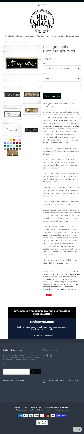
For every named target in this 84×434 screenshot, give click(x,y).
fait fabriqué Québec (51, 282)
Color (45, 74)
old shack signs (65, 284)
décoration (47, 279)
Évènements (57, 36)
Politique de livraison (44, 410)
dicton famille (54, 277)
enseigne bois (67, 279)
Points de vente (43, 36)
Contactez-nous (72, 36)
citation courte (61, 274)
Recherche (16, 408)
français (63, 282)
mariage (46, 284)
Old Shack (47, 54)
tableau (63, 289)
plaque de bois (48, 289)
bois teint (74, 272)
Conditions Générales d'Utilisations (57, 408)
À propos (30, 36)
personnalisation (57, 287)
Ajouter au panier (52, 96)
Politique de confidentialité (25, 410)
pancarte (75, 284)
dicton (45, 277)
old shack (54, 284)
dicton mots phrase (68, 277)
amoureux (65, 272)
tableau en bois (73, 289)
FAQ (25, 408)
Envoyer (35, 372)
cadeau (46, 274)
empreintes (56, 279)
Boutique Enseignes (13, 36)
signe (57, 289)
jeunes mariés (72, 282)
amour (57, 272)
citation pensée (74, 274)
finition (46, 64)
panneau (46, 287)
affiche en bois (48, 272)
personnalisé (69, 287)
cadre (52, 274)
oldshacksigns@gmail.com (14, 380)
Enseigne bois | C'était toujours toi (17, 42)
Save (49, 295)
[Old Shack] (42, 21)
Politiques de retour (61, 410)
